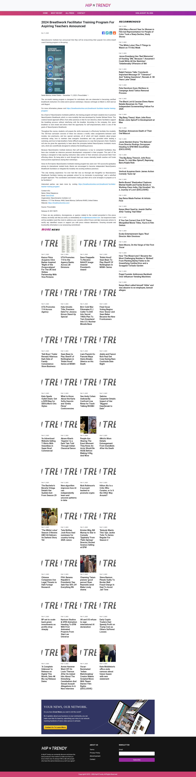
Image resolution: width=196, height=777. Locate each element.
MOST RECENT (56, 13)
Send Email (50, 196)
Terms (92, 750)
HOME (45, 13)
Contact (92, 759)
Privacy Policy (95, 753)
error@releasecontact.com (90, 218)
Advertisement (95, 756)
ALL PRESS (70, 13)
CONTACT (81, 13)
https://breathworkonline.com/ (59, 203)
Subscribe (136, 760)
